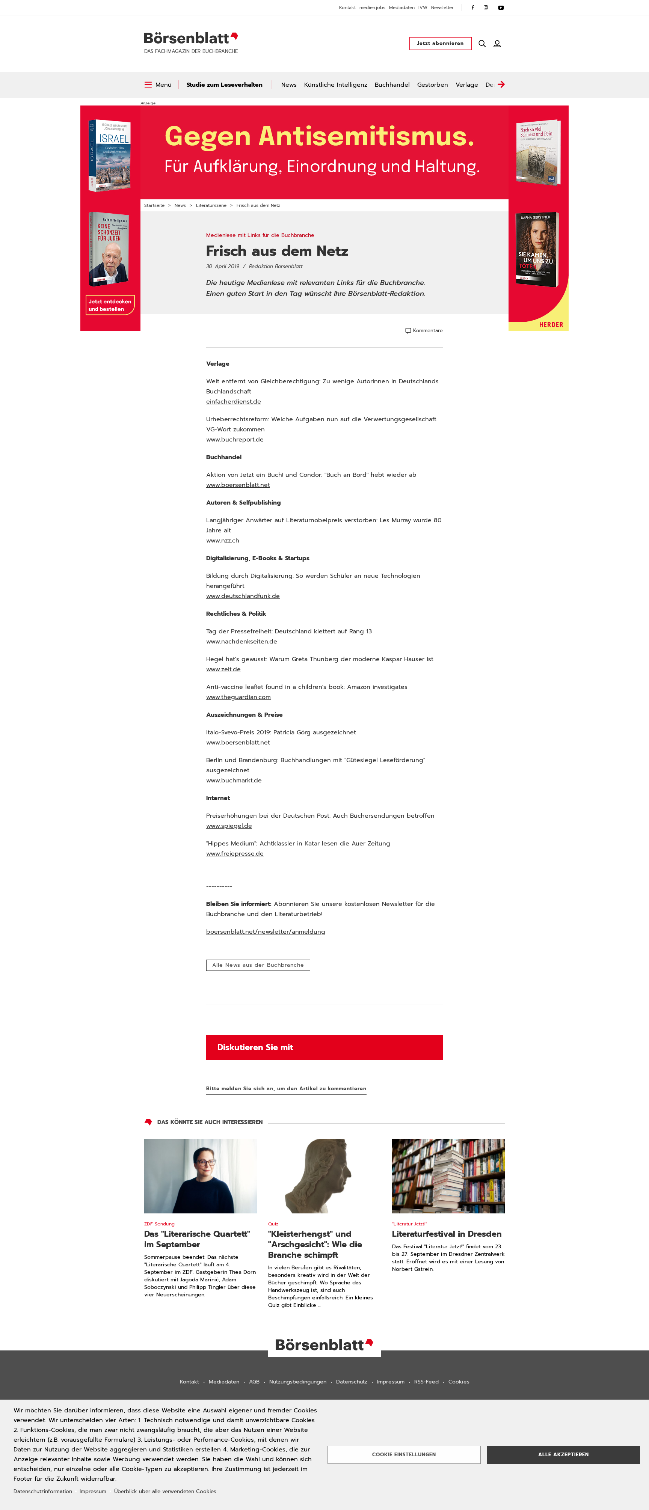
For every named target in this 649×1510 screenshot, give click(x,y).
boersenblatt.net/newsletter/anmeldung (265, 931)
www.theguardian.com (238, 697)
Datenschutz (351, 1382)
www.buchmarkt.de (234, 780)
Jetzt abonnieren (440, 43)
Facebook (473, 7)
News (289, 84)
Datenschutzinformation (43, 1491)
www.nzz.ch (222, 540)
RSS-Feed (426, 1382)
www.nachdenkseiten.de (241, 641)
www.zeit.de (223, 669)
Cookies (458, 1382)
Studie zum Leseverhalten (225, 84)
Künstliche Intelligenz (335, 84)
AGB (254, 1382)
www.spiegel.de (229, 825)
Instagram (486, 7)
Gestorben (432, 84)
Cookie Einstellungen (404, 1454)
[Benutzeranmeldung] (497, 43)
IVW (422, 7)
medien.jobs (372, 7)
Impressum (390, 1382)
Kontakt (347, 7)
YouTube (501, 7)
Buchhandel (392, 84)
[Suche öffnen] (482, 43)
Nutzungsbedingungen (297, 1382)
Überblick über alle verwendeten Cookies (165, 1491)
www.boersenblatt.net (238, 485)
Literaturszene (211, 205)
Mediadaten (402, 7)
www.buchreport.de (235, 439)
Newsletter (442, 7)
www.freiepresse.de (235, 853)
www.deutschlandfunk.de (243, 596)
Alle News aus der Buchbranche (258, 965)
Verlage (467, 84)
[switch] (158, 84)
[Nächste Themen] (501, 84)
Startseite (154, 205)
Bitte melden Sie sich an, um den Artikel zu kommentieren (286, 1088)
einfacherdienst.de (233, 401)
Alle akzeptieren (563, 1454)
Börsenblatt (191, 38)
